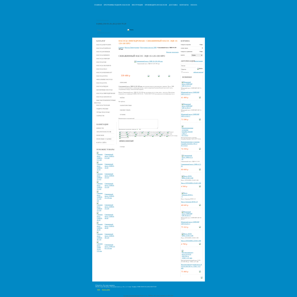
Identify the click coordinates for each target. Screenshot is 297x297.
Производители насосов (156, 5)
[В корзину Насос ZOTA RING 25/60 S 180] (200, 244)
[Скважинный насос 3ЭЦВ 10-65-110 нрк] (100, 251)
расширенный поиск (103, 32)
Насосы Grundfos (103, 65)
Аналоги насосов (103, 132)
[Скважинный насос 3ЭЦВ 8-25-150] (100, 189)
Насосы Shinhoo (103, 55)
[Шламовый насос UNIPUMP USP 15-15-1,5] (187, 86)
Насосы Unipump (103, 58)
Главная (98, 5)
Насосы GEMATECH (103, 97)
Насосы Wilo (101, 69)
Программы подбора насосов (117, 5)
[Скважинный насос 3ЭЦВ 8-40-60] (100, 220)
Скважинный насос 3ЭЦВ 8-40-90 (109, 226)
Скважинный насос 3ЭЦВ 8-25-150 (109, 185)
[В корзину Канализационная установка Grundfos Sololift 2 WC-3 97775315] (200, 149)
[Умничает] (122, 136)
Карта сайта (101, 142)
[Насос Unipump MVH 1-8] (187, 197)
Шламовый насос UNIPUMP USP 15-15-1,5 (190, 93)
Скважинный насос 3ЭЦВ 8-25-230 (109, 206)
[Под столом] (130, 134)
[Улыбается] (130, 132)
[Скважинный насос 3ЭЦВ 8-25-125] (100, 179)
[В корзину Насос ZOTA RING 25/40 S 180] (200, 187)
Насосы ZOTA (101, 83)
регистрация (199, 61)
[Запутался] (130, 136)
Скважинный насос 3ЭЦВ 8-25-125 (109, 175)
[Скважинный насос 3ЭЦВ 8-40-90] (100, 230)
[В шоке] (144, 132)
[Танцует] (170, 132)
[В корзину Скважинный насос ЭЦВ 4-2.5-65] (200, 170)
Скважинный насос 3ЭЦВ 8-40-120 (109, 236)
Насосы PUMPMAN (103, 48)
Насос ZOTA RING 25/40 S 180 (191, 183)
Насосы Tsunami (103, 105)
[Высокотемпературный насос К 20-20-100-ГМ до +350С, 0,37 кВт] (187, 258)
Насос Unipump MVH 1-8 (189, 202)
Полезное (100, 135)
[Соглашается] (139, 136)
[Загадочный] (151, 134)
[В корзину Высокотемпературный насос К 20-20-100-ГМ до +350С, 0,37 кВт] (200, 272)
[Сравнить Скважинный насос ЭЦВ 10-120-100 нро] (159, 76)
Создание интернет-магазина (131, 295)
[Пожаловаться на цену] (169, 76)
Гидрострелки (102, 109)
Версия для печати (172, 52)
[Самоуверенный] (153, 132)
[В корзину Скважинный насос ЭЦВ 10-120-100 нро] (149, 76)
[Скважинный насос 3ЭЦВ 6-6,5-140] (100, 160)
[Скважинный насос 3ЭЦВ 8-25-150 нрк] (100, 201)
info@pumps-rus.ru (102, 20)
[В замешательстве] (141, 134)
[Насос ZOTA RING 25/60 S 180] (187, 235)
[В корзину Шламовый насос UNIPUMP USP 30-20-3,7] (200, 227)
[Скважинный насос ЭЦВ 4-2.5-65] (187, 159)
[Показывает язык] (166, 134)
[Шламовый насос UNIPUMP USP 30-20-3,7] (187, 215)
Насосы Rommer (103, 52)
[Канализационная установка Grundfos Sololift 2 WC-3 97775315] (187, 135)
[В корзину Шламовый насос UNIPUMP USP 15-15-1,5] (200, 98)
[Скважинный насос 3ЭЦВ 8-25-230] (100, 210)
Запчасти (100, 116)
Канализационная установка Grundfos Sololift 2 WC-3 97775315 (190, 143)
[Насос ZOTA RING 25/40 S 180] (187, 178)
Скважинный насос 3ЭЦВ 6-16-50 (109, 166)
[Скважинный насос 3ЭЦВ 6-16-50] (100, 169)
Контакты (184, 5)
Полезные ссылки (103, 139)
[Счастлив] (122, 134)
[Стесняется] (163, 132)
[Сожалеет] (155, 136)
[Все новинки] (202, 278)
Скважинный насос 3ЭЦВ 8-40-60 (109, 216)
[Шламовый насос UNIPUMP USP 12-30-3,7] (187, 108)
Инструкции (137, 5)
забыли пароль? (198, 72)
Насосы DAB (101, 62)
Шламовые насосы (104, 90)
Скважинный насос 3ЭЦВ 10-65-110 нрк (110, 246)
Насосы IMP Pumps (103, 45)
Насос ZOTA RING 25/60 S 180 (191, 241)
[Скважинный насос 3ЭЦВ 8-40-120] (100, 239)
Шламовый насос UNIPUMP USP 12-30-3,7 (190, 115)
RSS (98, 290)
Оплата (193, 5)
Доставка (173, 5)
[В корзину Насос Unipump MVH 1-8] (200, 205)
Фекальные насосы (104, 79)
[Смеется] (122, 132)
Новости (100, 128)
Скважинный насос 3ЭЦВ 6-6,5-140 (109, 156)
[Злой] (158, 134)
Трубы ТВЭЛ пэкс (103, 112)
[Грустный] (137, 132)
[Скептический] (124, 138)
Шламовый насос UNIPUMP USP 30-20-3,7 (190, 223)
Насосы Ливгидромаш (105, 93)
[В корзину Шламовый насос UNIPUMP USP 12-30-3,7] (200, 120)
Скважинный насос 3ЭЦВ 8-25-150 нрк (109, 196)
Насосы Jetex (102, 76)
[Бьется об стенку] (172, 136)
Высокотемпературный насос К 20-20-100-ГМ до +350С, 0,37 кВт (191, 266)
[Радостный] (148, 136)
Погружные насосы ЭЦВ (148, 47)
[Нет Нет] (163, 136)
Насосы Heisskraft (104, 72)
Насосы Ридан (102, 86)
